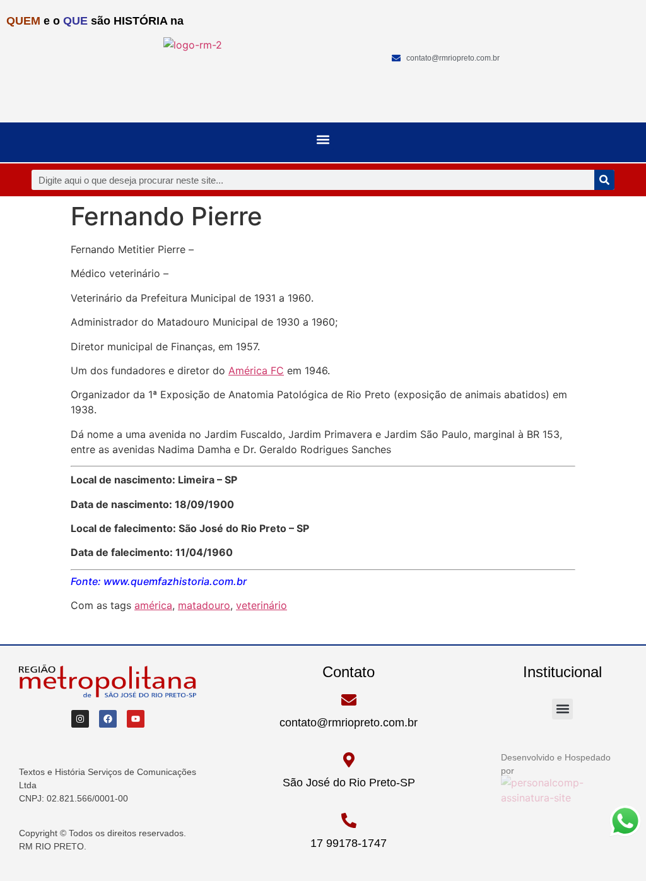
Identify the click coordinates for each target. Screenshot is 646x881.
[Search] (604, 180)
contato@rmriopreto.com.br (348, 722)
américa (153, 605)
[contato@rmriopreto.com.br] (348, 699)
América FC (256, 370)
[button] (323, 139)
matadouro (204, 605)
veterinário (261, 605)
